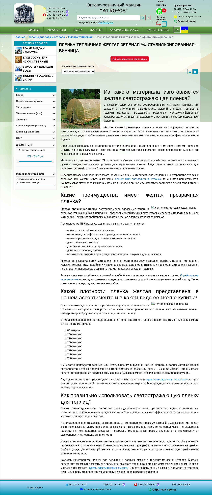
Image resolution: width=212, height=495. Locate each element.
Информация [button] (56, 30)
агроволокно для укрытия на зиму (166, 379)
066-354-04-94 (56, 18)
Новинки (96, 30)
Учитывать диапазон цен (32, 150)
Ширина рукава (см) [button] (28, 131)
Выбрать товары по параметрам (129, 59)
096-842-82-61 (56, 11)
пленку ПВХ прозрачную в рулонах (138, 179)
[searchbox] (108, 17)
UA (184, 29)
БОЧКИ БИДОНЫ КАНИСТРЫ (34, 50)
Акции (78, 30)
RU (177, 29)
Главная (34, 30)
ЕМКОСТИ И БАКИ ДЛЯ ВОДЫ (38, 68)
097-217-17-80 (56, 8)
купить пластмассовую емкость (108, 467)
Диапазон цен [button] (24, 144)
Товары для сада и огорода (46, 37)
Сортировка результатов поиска (78, 66)
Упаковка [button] (21, 119)
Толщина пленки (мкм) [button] (29, 113)
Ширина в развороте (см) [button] (31, 125)
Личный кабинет (158, 30)
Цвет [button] (19, 137)
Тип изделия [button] (23, 107)
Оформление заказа (124, 30)
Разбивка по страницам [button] (30, 173)
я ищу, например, (96, 22)
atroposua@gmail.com (189, 16)
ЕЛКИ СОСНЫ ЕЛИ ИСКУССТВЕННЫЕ (35, 59)
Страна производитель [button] (29, 101)
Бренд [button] (19, 95)
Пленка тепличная (80, 37)
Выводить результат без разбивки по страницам (30, 181)
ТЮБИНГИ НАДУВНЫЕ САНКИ (38, 77)
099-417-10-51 (56, 14)
